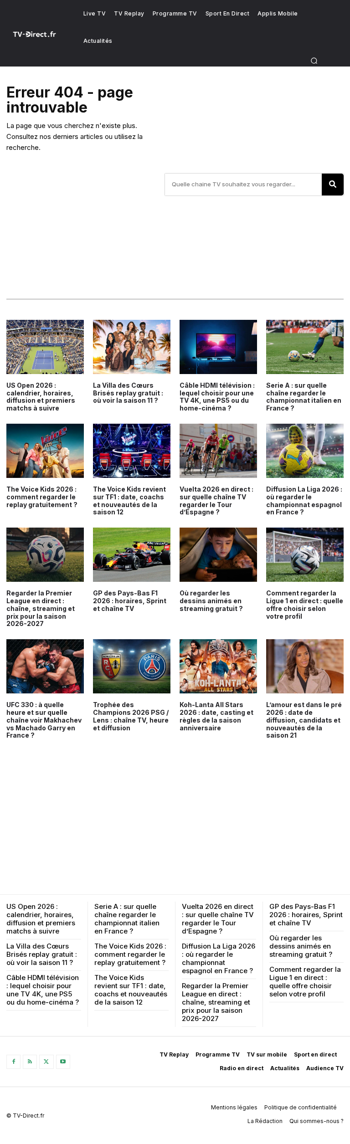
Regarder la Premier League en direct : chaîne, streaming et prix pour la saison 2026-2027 (40, 608)
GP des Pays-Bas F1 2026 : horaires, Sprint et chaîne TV (129, 600)
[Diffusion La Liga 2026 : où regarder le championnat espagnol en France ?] (305, 451)
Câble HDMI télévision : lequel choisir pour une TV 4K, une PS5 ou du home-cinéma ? (217, 396)
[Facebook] (13, 1062)
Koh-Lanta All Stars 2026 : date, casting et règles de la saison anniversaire (216, 716)
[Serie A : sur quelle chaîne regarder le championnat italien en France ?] (305, 347)
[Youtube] (63, 1062)
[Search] (333, 184)
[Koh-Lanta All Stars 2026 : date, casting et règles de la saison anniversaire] (218, 666)
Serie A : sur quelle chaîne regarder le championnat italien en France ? (303, 396)
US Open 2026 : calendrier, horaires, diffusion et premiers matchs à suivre (40, 396)
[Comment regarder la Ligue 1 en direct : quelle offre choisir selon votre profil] (305, 555)
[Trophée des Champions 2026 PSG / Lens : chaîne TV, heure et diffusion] (131, 666)
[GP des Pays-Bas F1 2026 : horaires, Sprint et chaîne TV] (131, 555)
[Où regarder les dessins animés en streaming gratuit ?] (218, 555)
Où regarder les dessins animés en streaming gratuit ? (211, 600)
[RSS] (30, 1062)
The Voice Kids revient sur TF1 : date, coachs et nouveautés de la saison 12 (129, 500)
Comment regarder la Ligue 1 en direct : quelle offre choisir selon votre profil (304, 604)
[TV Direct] (40, 34)
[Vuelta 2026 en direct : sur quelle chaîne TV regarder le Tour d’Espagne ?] (218, 451)
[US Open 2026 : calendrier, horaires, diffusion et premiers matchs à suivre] (45, 347)
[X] (46, 1062)
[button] (314, 61)
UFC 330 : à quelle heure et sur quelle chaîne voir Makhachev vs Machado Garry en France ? (44, 720)
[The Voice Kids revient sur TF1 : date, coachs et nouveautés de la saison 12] (131, 451)
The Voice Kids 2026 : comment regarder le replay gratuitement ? (41, 496)
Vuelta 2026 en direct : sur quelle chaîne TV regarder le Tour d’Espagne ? (216, 500)
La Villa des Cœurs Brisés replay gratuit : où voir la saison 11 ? (128, 393)
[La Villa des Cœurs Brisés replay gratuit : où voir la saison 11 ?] (131, 347)
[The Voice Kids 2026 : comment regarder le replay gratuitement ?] (45, 451)
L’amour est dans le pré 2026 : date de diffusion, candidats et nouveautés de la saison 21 (304, 720)
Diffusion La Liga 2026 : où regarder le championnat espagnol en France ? (304, 500)
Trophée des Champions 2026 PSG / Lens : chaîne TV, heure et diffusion (131, 716)
